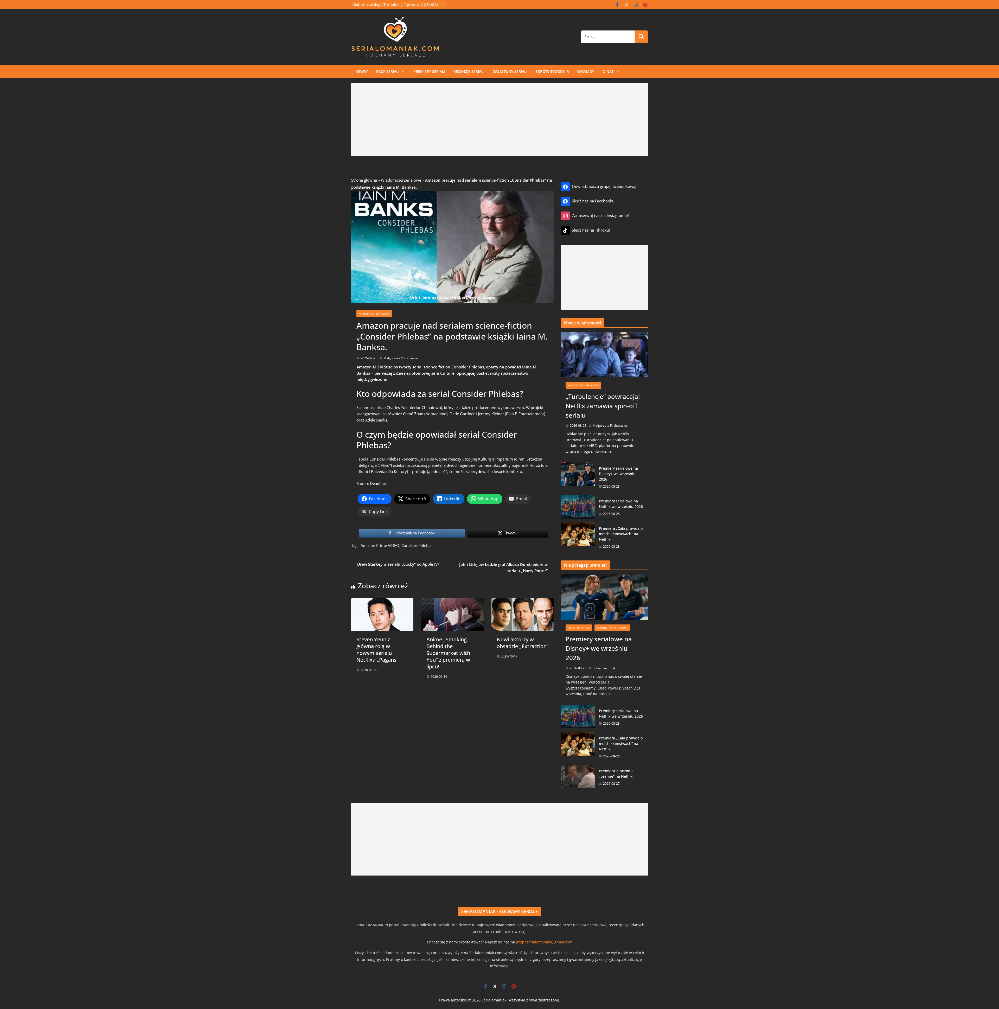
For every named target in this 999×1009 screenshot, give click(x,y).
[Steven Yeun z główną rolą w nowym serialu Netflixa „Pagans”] (382, 601)
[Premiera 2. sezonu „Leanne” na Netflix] (578, 777)
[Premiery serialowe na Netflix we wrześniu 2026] (578, 507)
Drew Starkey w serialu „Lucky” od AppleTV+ (398, 564)
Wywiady (585, 71)
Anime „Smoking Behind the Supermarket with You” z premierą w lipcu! (448, 653)
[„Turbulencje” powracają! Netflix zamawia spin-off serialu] (604, 355)
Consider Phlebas (416, 545)
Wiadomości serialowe (401, 180)
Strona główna (364, 180)
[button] (402, 71)
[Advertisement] (499, 119)
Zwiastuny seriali (510, 71)
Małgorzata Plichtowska (400, 358)
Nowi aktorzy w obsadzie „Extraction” (522, 643)
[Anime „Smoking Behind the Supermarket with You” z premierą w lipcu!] (452, 601)
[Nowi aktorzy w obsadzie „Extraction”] (522, 601)
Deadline (378, 483)
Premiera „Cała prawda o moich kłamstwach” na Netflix (621, 534)
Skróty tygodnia (552, 71)
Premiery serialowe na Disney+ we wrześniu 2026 (618, 474)
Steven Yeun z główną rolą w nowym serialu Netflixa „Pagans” (377, 649)
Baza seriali (387, 71)
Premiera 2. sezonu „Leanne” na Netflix (616, 773)
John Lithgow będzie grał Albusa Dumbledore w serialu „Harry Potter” (503, 567)
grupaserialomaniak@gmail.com (544, 942)
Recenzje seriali (468, 71)
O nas (608, 71)
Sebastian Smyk (604, 668)
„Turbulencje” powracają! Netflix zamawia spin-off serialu (603, 405)
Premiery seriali (429, 71)
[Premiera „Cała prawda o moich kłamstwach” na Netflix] (578, 537)
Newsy (361, 71)
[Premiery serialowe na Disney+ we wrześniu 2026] (578, 477)
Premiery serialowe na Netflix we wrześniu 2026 (621, 504)
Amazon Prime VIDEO (380, 545)
